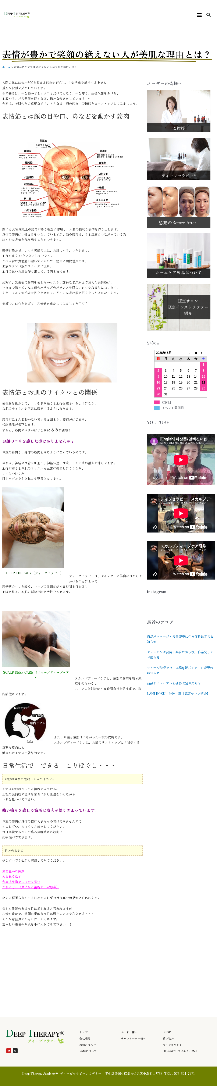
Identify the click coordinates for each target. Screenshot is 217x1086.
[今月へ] (195, 353)
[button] (199, 15)
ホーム (6, 67)
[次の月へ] (203, 353)
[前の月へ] (188, 353)
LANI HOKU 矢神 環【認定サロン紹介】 (178, 693)
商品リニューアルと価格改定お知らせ (174, 683)
